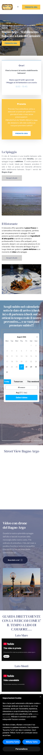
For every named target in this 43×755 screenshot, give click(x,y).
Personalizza (21, 749)
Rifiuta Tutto (32, 742)
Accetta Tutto (12, 742)
